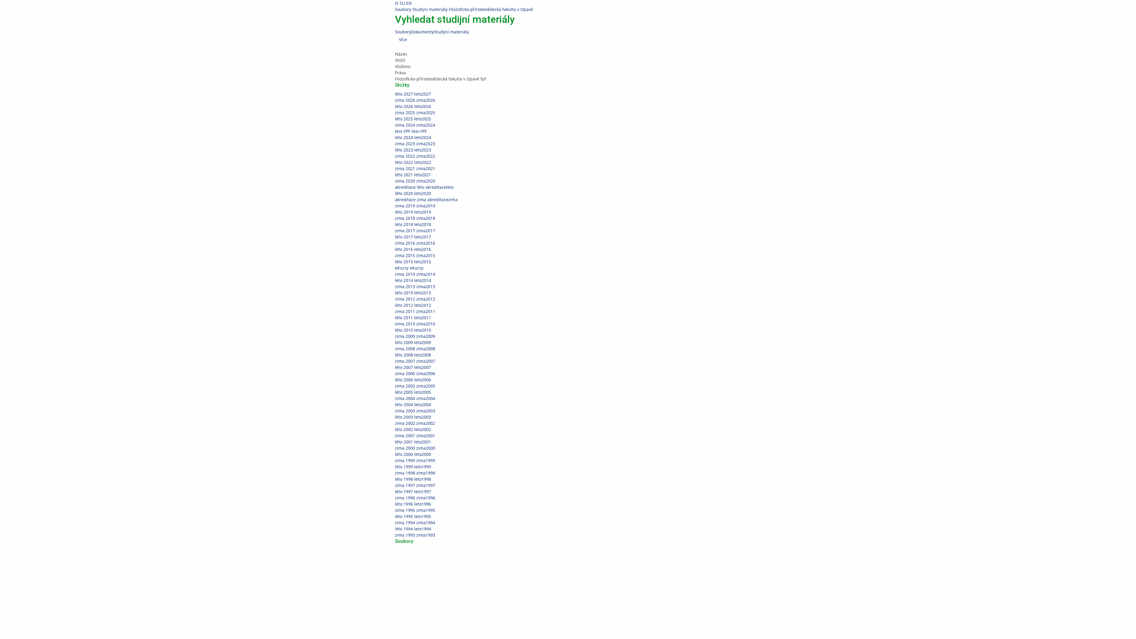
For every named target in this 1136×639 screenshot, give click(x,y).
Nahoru (7, 568)
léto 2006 (413, 380)
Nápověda (582, 556)
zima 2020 (415, 181)
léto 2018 (413, 224)
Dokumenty (422, 32)
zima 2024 (415, 125)
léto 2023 (413, 150)
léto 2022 (413, 162)
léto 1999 (413, 466)
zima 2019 (415, 206)
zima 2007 (415, 361)
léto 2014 (413, 280)
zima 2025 (415, 112)
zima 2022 (415, 156)
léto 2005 (413, 392)
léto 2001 (413, 442)
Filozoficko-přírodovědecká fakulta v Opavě (491, 9)
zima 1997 (415, 485)
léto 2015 (413, 261)
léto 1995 (413, 516)
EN (409, 3)
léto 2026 (413, 106)
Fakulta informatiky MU (438, 556)
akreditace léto (424, 187)
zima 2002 (415, 423)
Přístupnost (688, 562)
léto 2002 (413, 429)
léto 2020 (413, 193)
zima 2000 (415, 448)
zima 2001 (415, 435)
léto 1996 (413, 504)
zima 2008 (415, 348)
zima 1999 (415, 460)
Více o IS (669, 562)
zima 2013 (415, 286)
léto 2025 (413, 119)
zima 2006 (415, 373)
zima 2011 (415, 311)
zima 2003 (415, 411)
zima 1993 (415, 535)
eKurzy (409, 268)
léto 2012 (413, 305)
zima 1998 (415, 473)
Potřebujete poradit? (592, 550)
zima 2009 (415, 336)
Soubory (403, 9)
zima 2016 (415, 243)
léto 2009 (413, 342)
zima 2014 (415, 274)
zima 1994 (415, 522)
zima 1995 (415, 510)
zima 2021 (415, 168)
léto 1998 (413, 479)
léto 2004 (413, 404)
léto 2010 (413, 330)
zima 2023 (415, 143)
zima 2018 (415, 218)
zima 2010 (415, 324)
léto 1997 (413, 491)
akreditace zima (426, 199)
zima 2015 (415, 255)
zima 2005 (415, 386)
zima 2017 (415, 230)
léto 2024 (413, 137)
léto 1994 (413, 529)
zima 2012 (415, 299)
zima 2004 (415, 398)
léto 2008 (413, 355)
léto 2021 (413, 175)
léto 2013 (413, 293)
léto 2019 (413, 212)
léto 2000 (413, 454)
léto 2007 (413, 367)
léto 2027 (413, 94)
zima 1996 (415, 498)
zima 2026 (415, 100)
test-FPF (411, 131)
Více (403, 39)
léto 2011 (413, 317)
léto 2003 (413, 417)
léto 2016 (413, 249)
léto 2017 (413, 237)
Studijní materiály (430, 9)
